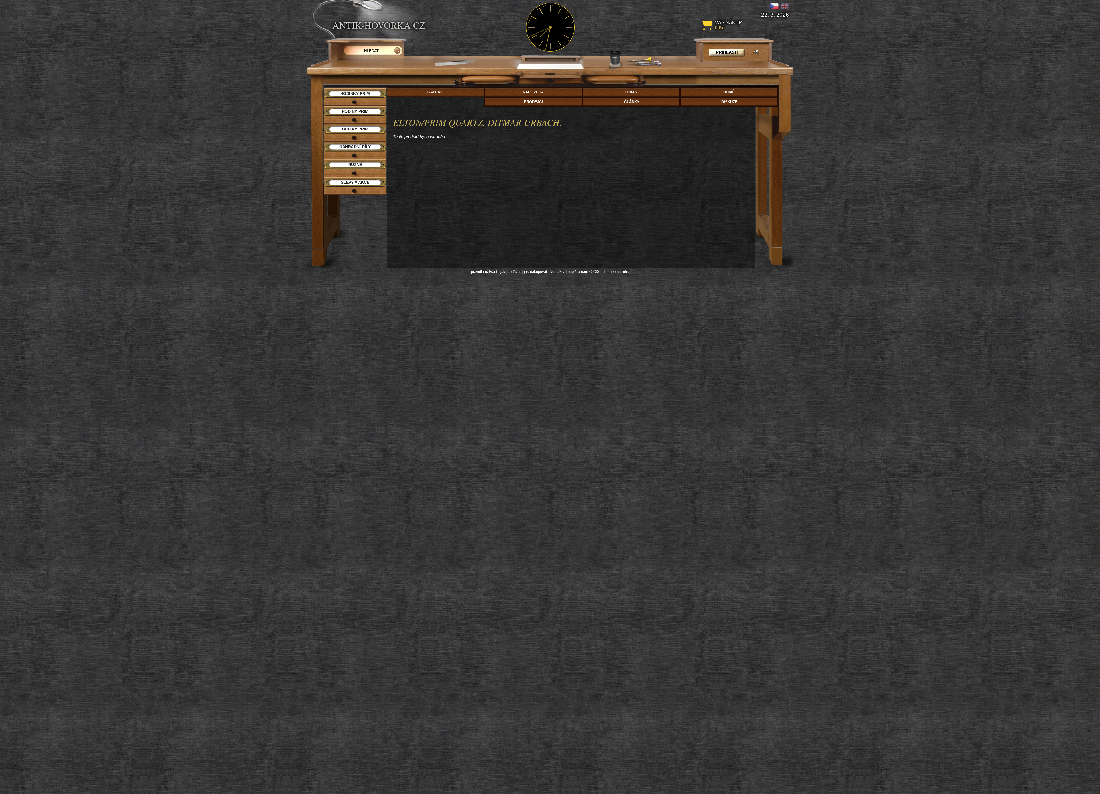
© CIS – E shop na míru (609, 271)
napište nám (578, 271)
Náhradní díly (355, 146)
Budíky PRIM (355, 129)
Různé (355, 164)
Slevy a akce (355, 182)
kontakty (557, 271)
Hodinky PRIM (355, 93)
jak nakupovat (535, 271)
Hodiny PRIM (355, 111)
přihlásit (727, 52)
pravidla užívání (484, 271)
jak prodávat (510, 271)
